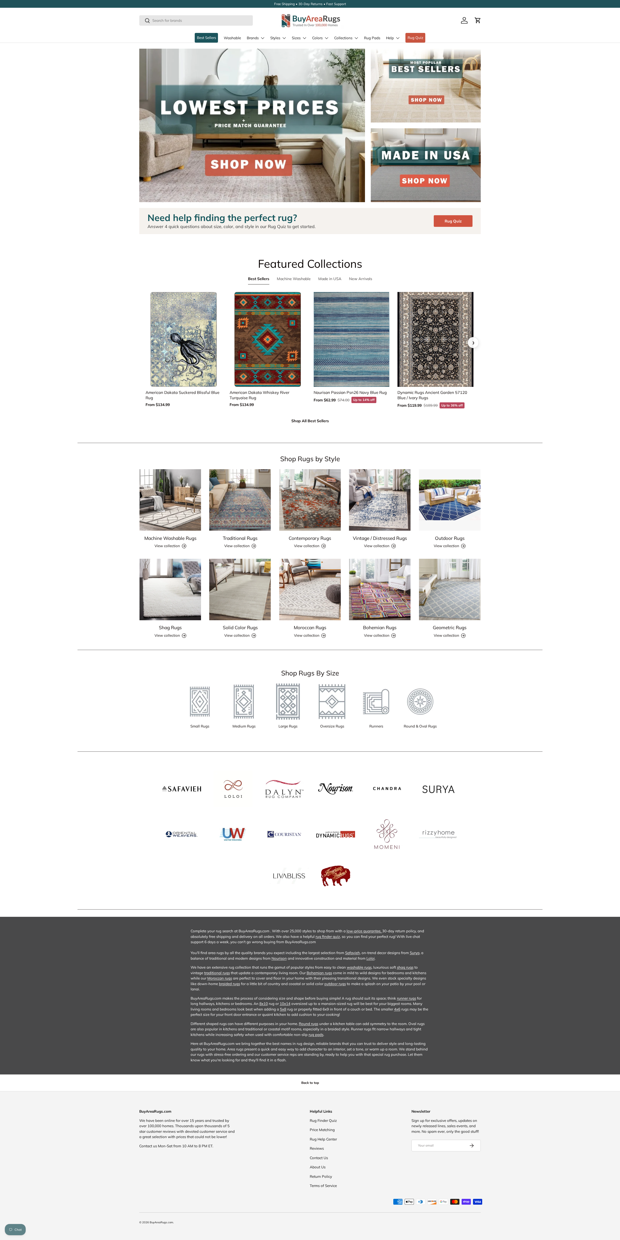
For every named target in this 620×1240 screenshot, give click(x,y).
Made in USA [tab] (329, 278)
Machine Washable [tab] (294, 278)
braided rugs (229, 983)
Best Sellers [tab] (258, 278)
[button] (478, 20)
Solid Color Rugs (240, 627)
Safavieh (352, 952)
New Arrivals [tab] (360, 278)
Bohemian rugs (319, 973)
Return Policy (321, 1176)
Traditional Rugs (240, 538)
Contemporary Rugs (310, 538)
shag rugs (405, 967)
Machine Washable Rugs (170, 538)
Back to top (310, 1083)
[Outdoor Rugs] (449, 500)
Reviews (317, 1148)
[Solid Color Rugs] (240, 589)
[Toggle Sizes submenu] (304, 38)
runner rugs (406, 998)
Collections (343, 38)
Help (390, 38)
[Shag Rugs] (170, 589)
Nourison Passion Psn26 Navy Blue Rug (350, 392)
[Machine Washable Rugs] (170, 500)
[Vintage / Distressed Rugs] (380, 500)
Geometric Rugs (449, 627)
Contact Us (319, 1158)
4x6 (397, 1009)
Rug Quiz (415, 37)
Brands (253, 38)
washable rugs (359, 967)
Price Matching (322, 1129)
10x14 (285, 1003)
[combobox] (196, 20)
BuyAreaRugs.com (161, 1222)
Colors (317, 38)
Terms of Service (323, 1185)
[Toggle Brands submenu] (262, 38)
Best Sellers (206, 37)
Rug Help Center (323, 1139)
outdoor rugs (335, 983)
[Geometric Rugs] (449, 589)
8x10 (263, 1003)
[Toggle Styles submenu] (284, 38)
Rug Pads (372, 38)
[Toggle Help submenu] (398, 38)
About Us (318, 1167)
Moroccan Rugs (310, 627)
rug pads (316, 1034)
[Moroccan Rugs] (310, 589)
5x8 (283, 1009)
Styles (275, 38)
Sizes (296, 38)
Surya (414, 952)
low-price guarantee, (364, 931)
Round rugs (308, 1023)
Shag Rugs (170, 627)
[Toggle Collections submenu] (356, 38)
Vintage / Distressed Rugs (380, 538)
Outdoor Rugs (450, 538)
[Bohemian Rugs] (380, 589)
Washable (232, 38)
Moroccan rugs (219, 978)
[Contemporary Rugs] (310, 500)
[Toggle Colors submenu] (326, 38)
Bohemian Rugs (379, 627)
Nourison (279, 958)
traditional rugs (217, 973)
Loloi (370, 958)
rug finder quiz (328, 936)
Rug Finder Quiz (323, 1120)
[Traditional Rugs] (240, 500)
